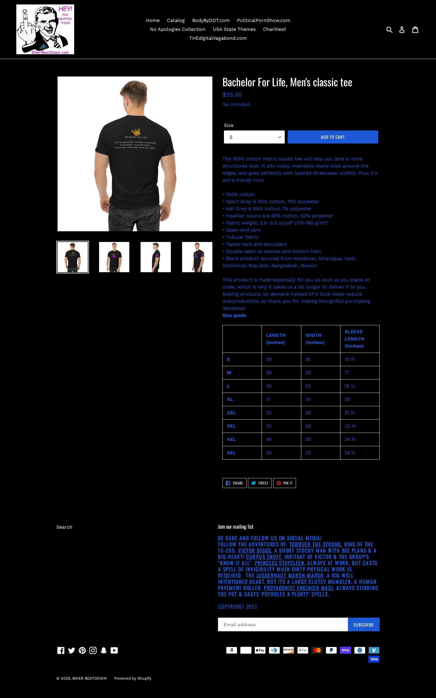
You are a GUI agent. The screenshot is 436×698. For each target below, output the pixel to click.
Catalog (176, 20)
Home (153, 20)
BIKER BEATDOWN (89, 678)
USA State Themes (234, 29)
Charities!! (274, 29)
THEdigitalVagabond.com (218, 38)
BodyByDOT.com (211, 20)
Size (228, 125)
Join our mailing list (235, 527)
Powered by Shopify (133, 678)
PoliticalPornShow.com (263, 20)
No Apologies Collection (178, 29)
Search (64, 527)
